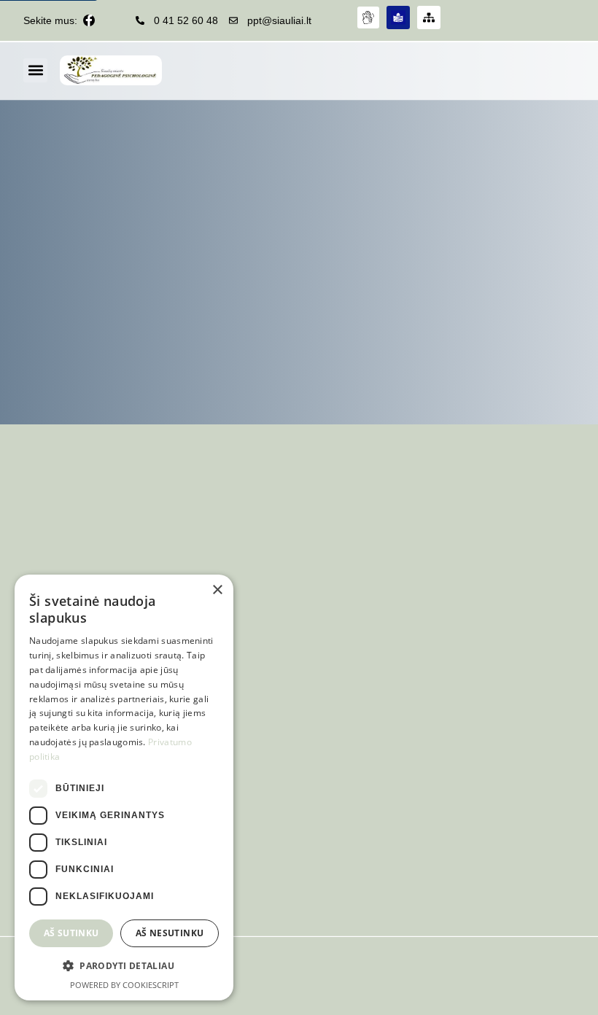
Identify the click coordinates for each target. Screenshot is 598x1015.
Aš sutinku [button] (71, 933)
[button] (35, 70)
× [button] (216, 590)
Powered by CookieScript (124, 984)
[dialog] (124, 787)
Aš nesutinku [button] (170, 933)
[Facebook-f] (89, 20)
